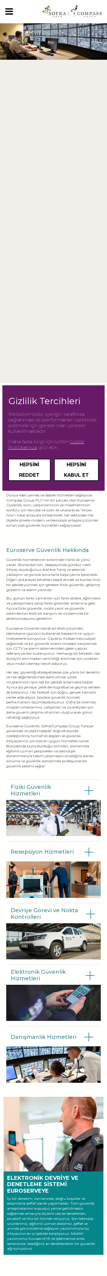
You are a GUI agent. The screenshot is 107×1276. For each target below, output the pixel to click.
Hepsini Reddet (29, 470)
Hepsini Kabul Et (76, 470)
